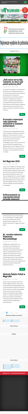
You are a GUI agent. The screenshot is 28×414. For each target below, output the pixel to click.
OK (25, 2)
